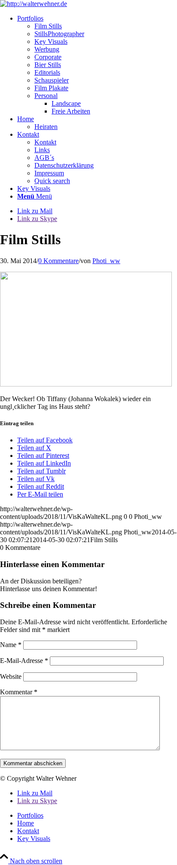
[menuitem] (97, 65)
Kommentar (18, 692)
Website (10, 676)
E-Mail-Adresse (24, 660)
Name (10, 644)
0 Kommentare (58, 260)
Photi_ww (106, 260)
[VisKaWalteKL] (33, 3)
